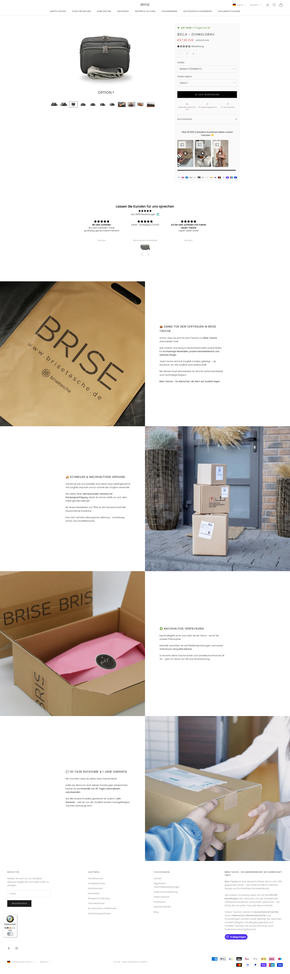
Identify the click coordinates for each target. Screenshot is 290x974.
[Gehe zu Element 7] (112, 104)
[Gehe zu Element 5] (93, 104)
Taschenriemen (169, 11)
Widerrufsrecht (161, 896)
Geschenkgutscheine (229, 11)
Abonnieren (19, 903)
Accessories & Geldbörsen (197, 11)
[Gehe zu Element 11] (151, 104)
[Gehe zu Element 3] (73, 104)
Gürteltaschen (58, 11)
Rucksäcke (123, 11)
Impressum (160, 901)
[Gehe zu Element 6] (102, 104)
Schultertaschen (81, 11)
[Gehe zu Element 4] (83, 104)
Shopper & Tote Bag (145, 11)
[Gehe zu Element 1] (54, 104)
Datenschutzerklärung (165, 891)
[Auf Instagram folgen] (16, 948)
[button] (143, 254)
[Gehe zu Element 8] (122, 104)
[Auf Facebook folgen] (8, 948)
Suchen (158, 878)
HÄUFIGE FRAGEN (162, 906)
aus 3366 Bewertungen (143, 214)
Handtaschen (104, 11)
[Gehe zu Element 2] (64, 104)
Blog (156, 911)
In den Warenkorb (207, 94)
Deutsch (254, 5)
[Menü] (15, 915)
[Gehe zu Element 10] (141, 104)
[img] (145, 211)
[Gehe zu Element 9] (131, 104)
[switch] (10, 934)
